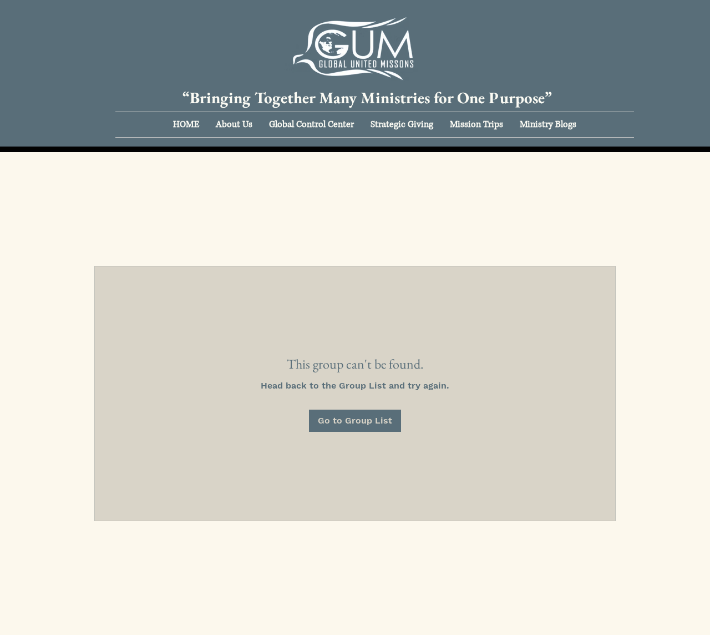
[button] (234, 124)
